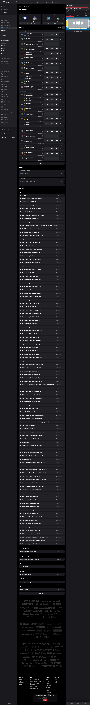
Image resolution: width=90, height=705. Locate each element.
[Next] (63, 19)
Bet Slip (71, 703)
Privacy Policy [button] (33, 686)
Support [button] (56, 679)
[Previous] (20, 19)
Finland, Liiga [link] (23, 91)
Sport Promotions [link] (21, 682)
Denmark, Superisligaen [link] (25, 127)
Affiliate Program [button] (56, 682)
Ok (45, 700)
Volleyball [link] (48, 692)
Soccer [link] (47, 681)
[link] (8, 2)
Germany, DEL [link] (23, 178)
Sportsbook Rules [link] (34, 679)
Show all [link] (59, 27)
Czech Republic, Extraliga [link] (25, 170)
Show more (40, 184)
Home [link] (20, 6)
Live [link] (47, 679)
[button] (48, 2)
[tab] (70, 15)
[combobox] (8, 133)
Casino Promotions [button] (21, 685)
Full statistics (79, 31)
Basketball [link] (48, 685)
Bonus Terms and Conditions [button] (37, 681)
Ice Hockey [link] (25, 6)
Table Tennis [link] (47, 690)
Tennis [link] (47, 683)
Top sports (3, 16)
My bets (84, 703)
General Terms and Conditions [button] (34, 684)
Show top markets (41, 36)
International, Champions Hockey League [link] (28, 31)
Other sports (4, 68)
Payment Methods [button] (34, 688)
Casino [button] (20, 679)
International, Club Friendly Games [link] (27, 145)
